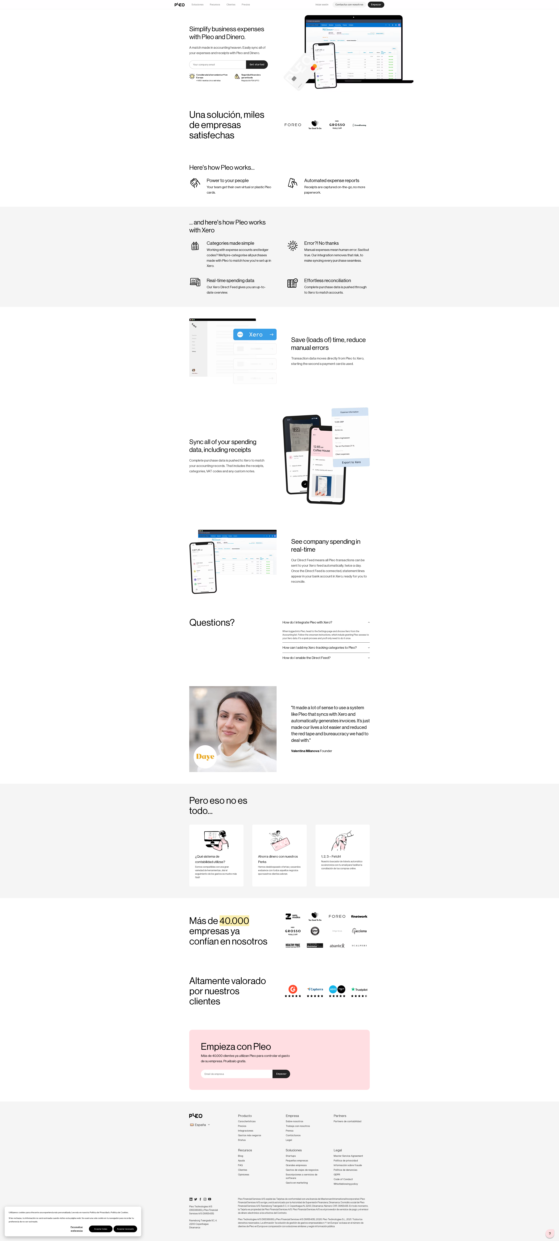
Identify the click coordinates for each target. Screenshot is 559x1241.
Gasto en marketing (297, 1182)
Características (247, 1121)
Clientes (231, 4)
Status (242, 1140)
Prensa (289, 1130)
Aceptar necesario (125, 1229)
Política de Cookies (119, 1212)
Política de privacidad (346, 1160)
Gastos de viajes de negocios (302, 1169)
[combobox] (206, 1125)
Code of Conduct (343, 1179)
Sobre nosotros (294, 1121)
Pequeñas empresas (297, 1160)
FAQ (240, 1165)
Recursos (215, 4)
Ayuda (241, 1160)
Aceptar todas (100, 1229)
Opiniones (243, 1174)
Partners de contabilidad (347, 1121)
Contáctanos (293, 1135)
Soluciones (198, 4)
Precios (246, 4)
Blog (240, 1155)
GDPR (337, 1174)
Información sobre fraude (348, 1165)
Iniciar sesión (322, 4)
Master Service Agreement (348, 1155)
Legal (289, 1140)
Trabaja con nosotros (298, 1126)
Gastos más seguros (249, 1135)
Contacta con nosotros (349, 4)
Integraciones (245, 1130)
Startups (291, 1155)
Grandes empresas (296, 1165)
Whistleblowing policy (346, 1183)
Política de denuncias (345, 1169)
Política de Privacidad (99, 1212)
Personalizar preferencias (77, 1229)
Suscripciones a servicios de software (301, 1176)
